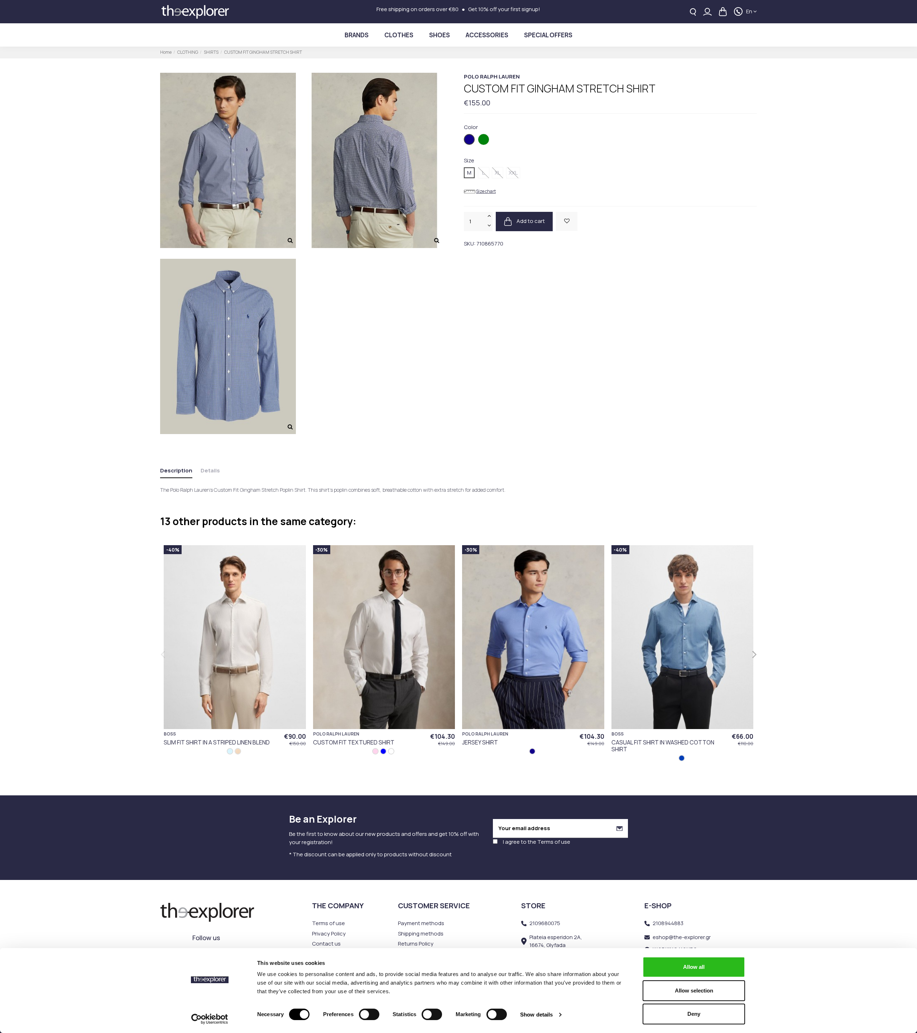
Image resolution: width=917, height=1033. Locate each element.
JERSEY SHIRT (480, 742)
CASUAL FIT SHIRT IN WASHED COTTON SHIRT (662, 745)
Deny (693, 1014)
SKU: (469, 243)
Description (176, 470)
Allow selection (694, 990)
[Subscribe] (619, 828)
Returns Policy (415, 943)
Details (210, 470)
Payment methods (421, 923)
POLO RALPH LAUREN (492, 76)
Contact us (326, 943)
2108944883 (668, 923)
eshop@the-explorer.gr (682, 937)
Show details (536, 1014)
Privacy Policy (329, 933)
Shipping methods (420, 933)
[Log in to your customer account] (707, 12)
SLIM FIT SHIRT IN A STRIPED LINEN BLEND (217, 742)
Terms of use (553, 842)
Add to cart (530, 221)
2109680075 (544, 923)
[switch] (369, 1014)
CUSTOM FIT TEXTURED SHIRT (353, 742)
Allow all (694, 967)
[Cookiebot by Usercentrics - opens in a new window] (209, 1019)
